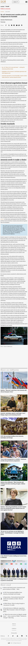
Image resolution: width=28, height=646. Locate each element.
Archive (3, 11)
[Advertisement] (14, 357)
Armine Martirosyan (6, 20)
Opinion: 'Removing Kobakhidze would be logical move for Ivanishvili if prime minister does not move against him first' (13, 508)
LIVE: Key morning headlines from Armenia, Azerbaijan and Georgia (12, 437)
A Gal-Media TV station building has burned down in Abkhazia (14, 556)
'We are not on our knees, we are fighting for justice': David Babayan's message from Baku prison (12, 533)
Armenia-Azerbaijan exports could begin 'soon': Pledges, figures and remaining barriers (13, 414)
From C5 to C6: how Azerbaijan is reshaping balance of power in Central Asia (14, 579)
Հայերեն (2, 6)
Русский (7, 6)
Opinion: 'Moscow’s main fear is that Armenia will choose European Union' (14, 391)
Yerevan (3, 22)
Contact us (14, 628)
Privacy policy (14, 633)
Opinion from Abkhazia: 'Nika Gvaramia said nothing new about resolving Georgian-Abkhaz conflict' (13, 484)
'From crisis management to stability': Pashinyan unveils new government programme (13, 460)
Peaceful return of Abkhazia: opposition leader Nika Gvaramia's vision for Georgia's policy (14, 610)
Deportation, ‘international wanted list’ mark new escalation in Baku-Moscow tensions (14, 598)
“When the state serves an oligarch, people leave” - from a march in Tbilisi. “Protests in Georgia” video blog (14, 616)
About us (14, 623)
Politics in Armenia (5, 8)
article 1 (2, 219)
